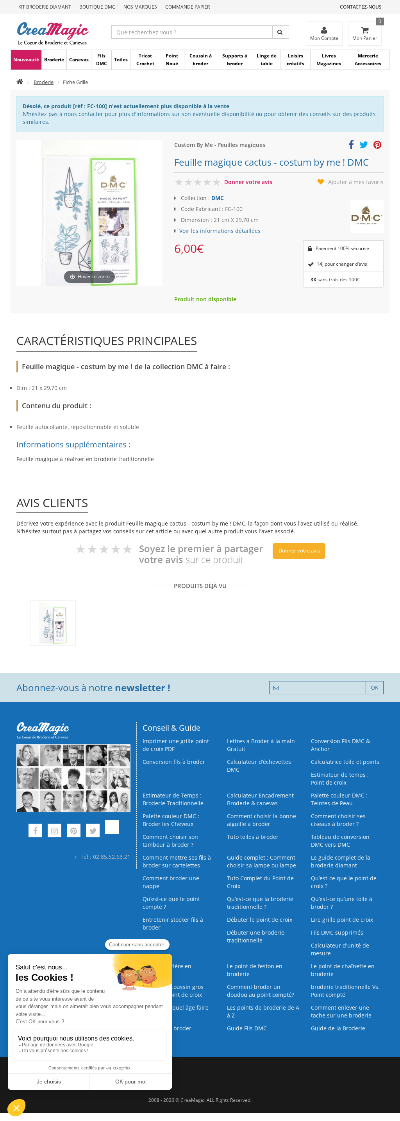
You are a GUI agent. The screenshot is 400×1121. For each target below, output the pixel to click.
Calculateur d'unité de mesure (340, 949)
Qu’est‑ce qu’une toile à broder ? (341, 902)
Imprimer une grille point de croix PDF (176, 745)
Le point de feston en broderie (254, 970)
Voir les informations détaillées (220, 230)
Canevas (79, 59)
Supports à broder (234, 59)
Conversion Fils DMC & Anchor (340, 745)
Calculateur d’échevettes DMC (259, 765)
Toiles (121, 59)
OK (375, 687)
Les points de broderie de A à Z (263, 1011)
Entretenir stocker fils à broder (173, 923)
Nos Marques (140, 7)
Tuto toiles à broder (253, 836)
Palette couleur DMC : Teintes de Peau (339, 799)
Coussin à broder (200, 59)
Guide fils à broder (167, 1028)
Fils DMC (101, 59)
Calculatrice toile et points (345, 761)
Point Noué (172, 59)
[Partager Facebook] (351, 146)
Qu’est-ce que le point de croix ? (344, 882)
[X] (93, 831)
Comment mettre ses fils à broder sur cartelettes (177, 861)
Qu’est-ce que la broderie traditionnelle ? (260, 902)
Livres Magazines (328, 59)
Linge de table (267, 59)
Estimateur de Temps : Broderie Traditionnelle (173, 799)
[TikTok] (112, 831)
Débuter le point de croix (259, 919)
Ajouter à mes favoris (356, 182)
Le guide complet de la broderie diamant (340, 861)
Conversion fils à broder (174, 761)
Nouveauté (26, 59)
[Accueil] (19, 82)
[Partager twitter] (363, 146)
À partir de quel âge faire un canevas (176, 1011)
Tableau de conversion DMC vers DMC (340, 840)
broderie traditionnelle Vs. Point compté (345, 990)
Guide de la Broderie (338, 1028)
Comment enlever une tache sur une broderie (341, 1011)
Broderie (54, 59)
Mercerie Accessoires (368, 59)
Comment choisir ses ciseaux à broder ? (338, 820)
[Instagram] (54, 831)
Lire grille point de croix (342, 919)
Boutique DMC (97, 7)
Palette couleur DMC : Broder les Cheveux (171, 820)
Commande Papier (187, 7)
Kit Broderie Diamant (44, 7)
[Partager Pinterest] (377, 146)
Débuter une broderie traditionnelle (255, 936)
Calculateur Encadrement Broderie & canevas (260, 799)
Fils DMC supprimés (337, 932)
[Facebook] (35, 831)
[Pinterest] (73, 831)
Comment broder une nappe (171, 882)
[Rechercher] (280, 32)
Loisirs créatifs (295, 59)
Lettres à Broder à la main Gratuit (261, 745)
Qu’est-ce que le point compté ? (171, 902)
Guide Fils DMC (247, 1028)
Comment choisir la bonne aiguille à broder (261, 820)
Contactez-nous (361, 7)
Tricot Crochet (145, 59)
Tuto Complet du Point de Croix (260, 882)
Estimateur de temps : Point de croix (340, 778)
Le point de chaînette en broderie (343, 970)
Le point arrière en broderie (167, 970)
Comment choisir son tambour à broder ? (170, 840)
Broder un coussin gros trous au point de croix (173, 990)
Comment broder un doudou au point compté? (260, 990)
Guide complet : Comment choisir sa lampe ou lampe (261, 861)
